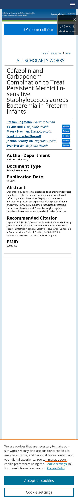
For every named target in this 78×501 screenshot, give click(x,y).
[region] (39, 470)
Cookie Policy (56, 468)
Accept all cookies (39, 480)
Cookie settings (56, 464)
